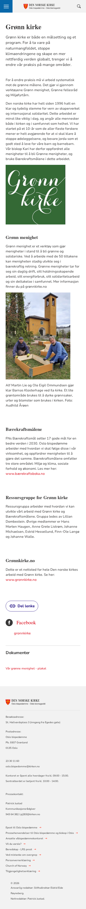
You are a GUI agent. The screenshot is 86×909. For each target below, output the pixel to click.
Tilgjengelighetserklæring (21, 871)
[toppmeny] (6, 6)
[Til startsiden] (29, 701)
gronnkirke (22, 633)
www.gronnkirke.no (21, 579)
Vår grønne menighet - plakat (26, 668)
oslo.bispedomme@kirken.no (23, 766)
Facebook (26, 622)
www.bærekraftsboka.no (25, 473)
